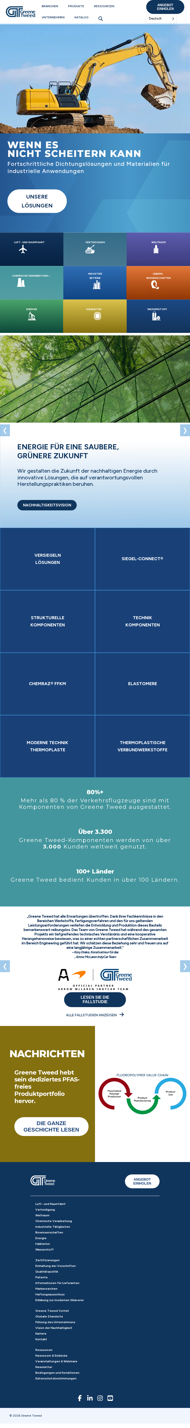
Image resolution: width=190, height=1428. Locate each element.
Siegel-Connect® (142, 558)
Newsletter (43, 1367)
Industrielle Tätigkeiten (52, 1226)
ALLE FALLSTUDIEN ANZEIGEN (92, 1015)
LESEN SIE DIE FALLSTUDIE (95, 999)
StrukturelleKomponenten (47, 621)
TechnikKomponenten (142, 621)
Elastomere (142, 683)
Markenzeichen (46, 1288)
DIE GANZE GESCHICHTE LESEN (51, 1126)
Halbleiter (42, 1244)
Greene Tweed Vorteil (52, 1310)
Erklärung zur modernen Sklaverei (59, 1300)
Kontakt (41, 1339)
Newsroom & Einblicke (51, 1355)
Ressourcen (104, 6)
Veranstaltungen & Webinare (56, 1361)
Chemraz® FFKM (47, 683)
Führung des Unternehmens (55, 1322)
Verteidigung (45, 1209)
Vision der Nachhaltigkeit (53, 1328)
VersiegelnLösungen (47, 559)
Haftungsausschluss (50, 1294)
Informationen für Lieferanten (57, 1283)
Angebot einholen (165, 7)
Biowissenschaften (49, 1232)
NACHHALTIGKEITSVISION (47, 505)
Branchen (50, 6)
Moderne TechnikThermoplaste (47, 746)
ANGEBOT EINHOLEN (142, 1181)
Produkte (76, 6)
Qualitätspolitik (46, 1271)
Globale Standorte (49, 1316)
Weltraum (42, 1215)
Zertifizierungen (47, 1260)
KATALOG (81, 17)
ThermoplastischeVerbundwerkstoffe (142, 746)
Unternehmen (53, 17)
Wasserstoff (44, 1249)
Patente (41, 1277)
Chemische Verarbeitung (53, 1221)
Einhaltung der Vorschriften (55, 1266)
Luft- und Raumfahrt (50, 1204)
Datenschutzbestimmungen (55, 1378)
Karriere (41, 1333)
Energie (41, 1238)
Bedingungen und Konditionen (57, 1372)
